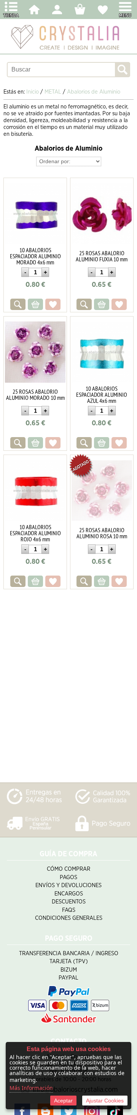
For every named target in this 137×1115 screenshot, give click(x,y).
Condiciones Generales (68, 918)
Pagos (68, 877)
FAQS (68, 910)
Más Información (31, 1087)
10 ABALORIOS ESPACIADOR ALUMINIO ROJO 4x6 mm (35, 533)
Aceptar (63, 1101)
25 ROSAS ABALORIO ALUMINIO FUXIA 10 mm (101, 256)
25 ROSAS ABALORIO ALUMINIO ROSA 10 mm (101, 533)
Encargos (68, 894)
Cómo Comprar (68, 869)
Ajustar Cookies (105, 1101)
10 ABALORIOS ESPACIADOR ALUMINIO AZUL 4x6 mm (101, 394)
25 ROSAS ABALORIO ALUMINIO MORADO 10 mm (35, 394)
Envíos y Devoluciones (68, 885)
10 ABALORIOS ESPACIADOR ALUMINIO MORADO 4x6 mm (35, 256)
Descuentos (69, 902)
